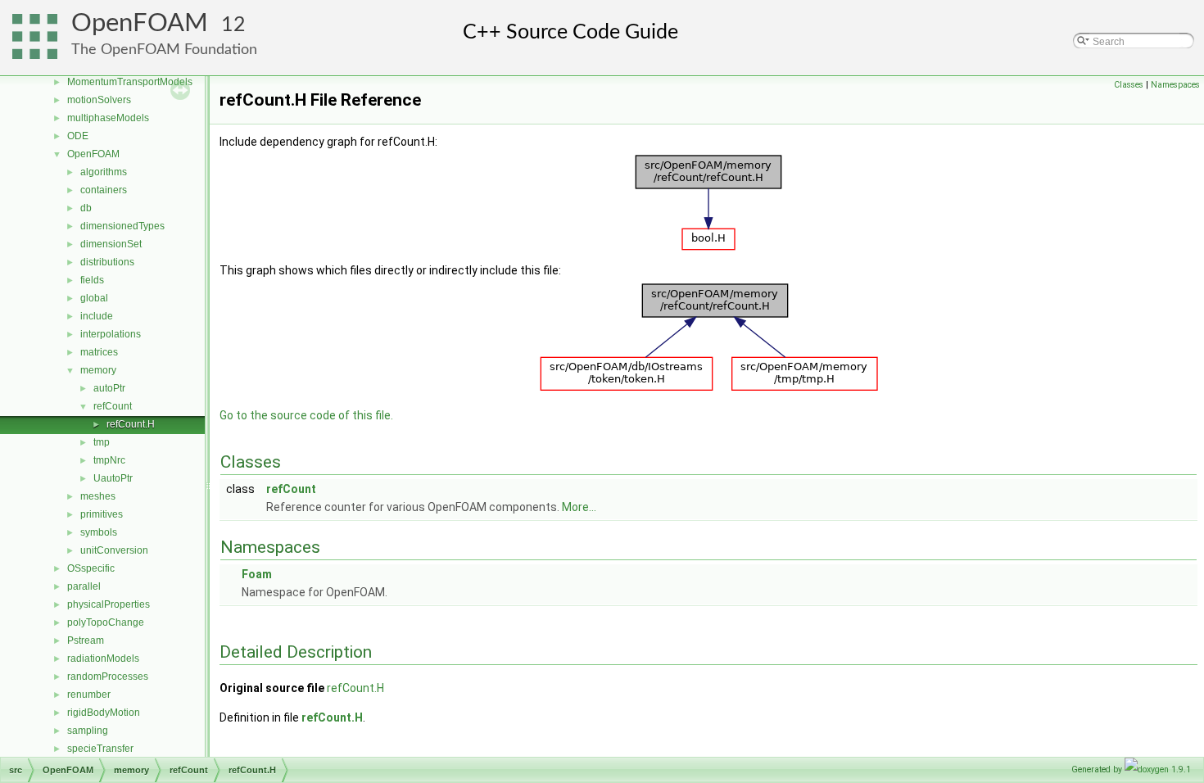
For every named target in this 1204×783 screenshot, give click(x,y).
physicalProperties (108, 604)
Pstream (85, 640)
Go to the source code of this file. (306, 415)
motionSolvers (99, 100)
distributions (107, 262)
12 (233, 25)
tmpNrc (109, 460)
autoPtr (109, 388)
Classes (1128, 84)
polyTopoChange (105, 622)
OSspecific (91, 568)
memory (98, 370)
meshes (97, 496)
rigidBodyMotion (103, 712)
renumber (89, 694)
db (86, 208)
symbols (98, 532)
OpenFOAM (139, 23)
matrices (99, 352)
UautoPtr (113, 478)
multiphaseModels (108, 118)
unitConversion (114, 550)
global (94, 298)
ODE (77, 136)
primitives (101, 514)
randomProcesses (107, 676)
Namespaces (1175, 84)
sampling (87, 730)
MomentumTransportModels (129, 82)
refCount (112, 406)
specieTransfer (100, 748)
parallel (84, 586)
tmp (101, 442)
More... (579, 507)
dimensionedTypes (122, 226)
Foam (257, 574)
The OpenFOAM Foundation (164, 49)
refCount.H (130, 424)
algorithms (103, 172)
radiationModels (103, 658)
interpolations (110, 334)
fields (92, 280)
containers (103, 190)
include (96, 316)
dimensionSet (111, 244)
